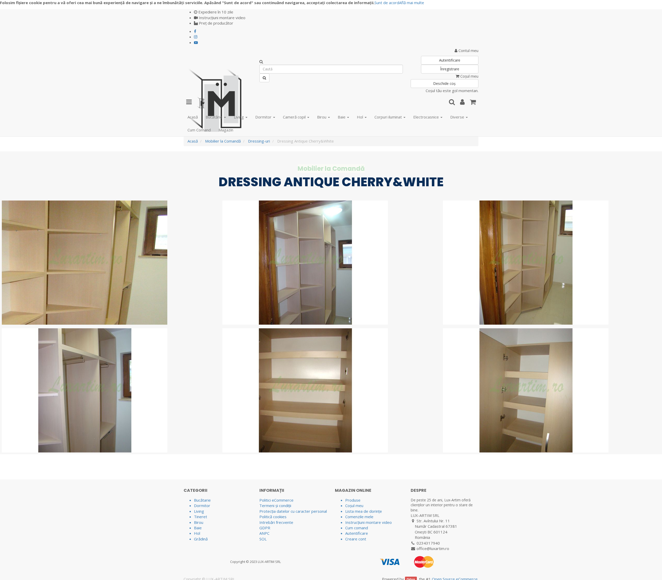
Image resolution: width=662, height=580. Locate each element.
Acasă (192, 141)
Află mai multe (411, 2)
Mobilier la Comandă (223, 141)
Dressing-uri (259, 141)
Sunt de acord (386, 2)
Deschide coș (444, 83)
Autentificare (449, 60)
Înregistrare (449, 68)
